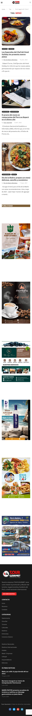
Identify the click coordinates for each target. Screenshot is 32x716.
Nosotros (4, 606)
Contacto (6, 599)
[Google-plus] (18, 709)
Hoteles (5, 49)
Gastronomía (14, 111)
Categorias (6, 614)
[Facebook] (10, 709)
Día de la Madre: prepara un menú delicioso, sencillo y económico (16, 178)
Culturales (5, 627)
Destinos (4, 630)
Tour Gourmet (8, 122)
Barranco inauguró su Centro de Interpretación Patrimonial (13, 682)
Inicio (3, 603)
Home (3, 9)
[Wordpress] (22, 709)
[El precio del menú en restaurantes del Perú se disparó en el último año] (16, 94)
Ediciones (5, 663)
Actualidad (6, 111)
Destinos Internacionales (9, 647)
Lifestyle (4, 656)
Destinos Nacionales (8, 644)
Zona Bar (4, 621)
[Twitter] (14, 709)
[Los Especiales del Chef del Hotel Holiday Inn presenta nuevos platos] (16, 31)
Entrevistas (5, 633)
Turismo (11, 49)
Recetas (14, 174)
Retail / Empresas (7, 653)
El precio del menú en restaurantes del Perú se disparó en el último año (15, 117)
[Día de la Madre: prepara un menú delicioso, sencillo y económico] (16, 156)
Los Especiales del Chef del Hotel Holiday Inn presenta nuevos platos (15, 54)
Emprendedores (7, 659)
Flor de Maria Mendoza (10, 60)
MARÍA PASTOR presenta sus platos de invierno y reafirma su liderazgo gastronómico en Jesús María (15, 692)
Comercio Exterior (7, 637)
